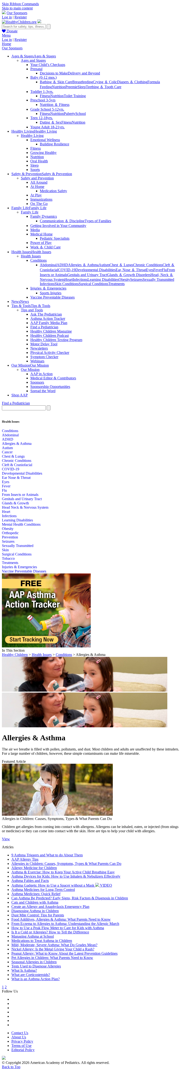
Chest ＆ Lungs (121, 265)
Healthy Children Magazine (51, 331)
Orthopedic (10, 533)
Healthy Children (15, 655)
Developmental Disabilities (95, 270)
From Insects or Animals (20, 495)
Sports (35, 170)
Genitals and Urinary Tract (87, 275)
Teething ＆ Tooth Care (103, 87)
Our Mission (30, 370)
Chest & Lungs (13, 456)
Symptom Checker (44, 357)
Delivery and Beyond (84, 73)
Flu (164, 270)
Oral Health (39, 161)
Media (35, 230)
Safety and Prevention (37, 178)
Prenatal (36, 69)
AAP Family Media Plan (48, 323)
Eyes (149, 270)
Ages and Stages (33, 60)
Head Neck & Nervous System (25, 507)
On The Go (39, 204)
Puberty (69, 114)
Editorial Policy (23, 1050)
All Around (38, 182)
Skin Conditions (67, 284)
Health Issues (31, 256)
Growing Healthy (43, 153)
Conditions (38, 260)
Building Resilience (54, 144)
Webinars (37, 361)
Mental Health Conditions (21, 524)
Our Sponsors (17, 13)
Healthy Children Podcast (49, 336)
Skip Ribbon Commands (20, 4)
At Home (37, 187)
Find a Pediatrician (44, 327)
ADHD (62, 265)
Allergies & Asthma (17, 444)
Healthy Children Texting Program (56, 340)
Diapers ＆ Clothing (132, 82)
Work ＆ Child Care (45, 247)
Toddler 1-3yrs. (41, 92)
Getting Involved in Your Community (58, 226)
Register (20, 17)
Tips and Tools (32, 310)
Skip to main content (17, 8)
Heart (68, 280)
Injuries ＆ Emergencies (48, 288)
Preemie (71, 87)
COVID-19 (66, 270)
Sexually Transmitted (17, 546)
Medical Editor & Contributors (53, 378)
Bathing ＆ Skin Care (56, 82)
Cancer (7, 452)
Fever (157, 270)
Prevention (10, 537)
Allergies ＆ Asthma (83, 265)
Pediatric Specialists (54, 238)
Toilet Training (75, 96)
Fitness (45, 96)
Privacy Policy (22, 1041)
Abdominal (48, 265)
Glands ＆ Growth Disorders (128, 275)
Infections (80, 280)
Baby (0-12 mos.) (43, 77)
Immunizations (41, 199)
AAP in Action (41, 374)
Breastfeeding (82, 82)
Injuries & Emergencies (19, 567)
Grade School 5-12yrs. (47, 109)
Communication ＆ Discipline (62, 221)
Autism (104, 265)
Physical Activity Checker (49, 353)
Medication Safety (53, 191)
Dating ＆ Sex (50, 122)
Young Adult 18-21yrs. (47, 127)
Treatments (116, 284)
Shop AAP (19, 395)
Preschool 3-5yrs (42, 100)
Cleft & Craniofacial (17, 465)
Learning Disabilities (102, 280)
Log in (7, 17)
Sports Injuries (50, 293)
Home (6, 44)
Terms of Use (21, 1046)
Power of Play (41, 243)
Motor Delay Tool (43, 344)
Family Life (29, 212)
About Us (18, 1037)
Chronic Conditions (148, 265)
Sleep (81, 87)
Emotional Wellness (45, 140)
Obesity (124, 280)
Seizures (136, 280)
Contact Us (19, 1033)
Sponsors (37, 382)
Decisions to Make (54, 73)
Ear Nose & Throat (16, 478)
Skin (5, 550)
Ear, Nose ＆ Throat (131, 270)
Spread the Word (42, 391)
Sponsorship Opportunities (50, 387)
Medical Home (41, 234)
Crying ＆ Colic (105, 82)
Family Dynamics (43, 216)
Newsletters (39, 348)
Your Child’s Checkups (47, 65)
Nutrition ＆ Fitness (54, 105)
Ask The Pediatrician (46, 314)
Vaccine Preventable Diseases (52, 297)
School (80, 114)
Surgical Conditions (93, 284)
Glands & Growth (15, 503)
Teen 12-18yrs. (41, 118)
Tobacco (8, 558)
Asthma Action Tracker (47, 319)
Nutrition (58, 87)
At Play (36, 195)
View (6, 839)
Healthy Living (32, 136)
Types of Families (98, 221)
